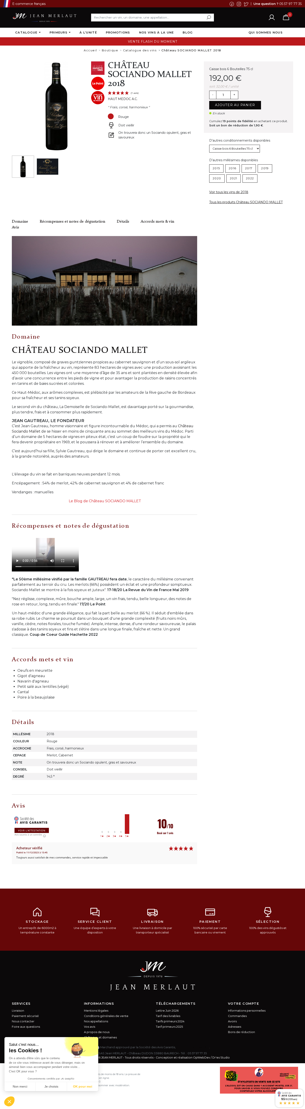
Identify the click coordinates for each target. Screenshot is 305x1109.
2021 (233, 178)
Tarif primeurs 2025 (169, 1026)
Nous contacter (23, 1021)
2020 (217, 178)
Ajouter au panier (235, 105)
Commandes (237, 1016)
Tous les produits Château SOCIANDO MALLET (246, 202)
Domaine (20, 222)
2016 (232, 168)
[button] (9, 1101)
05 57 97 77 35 (290, 4)
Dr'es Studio (221, 1057)
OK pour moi (82, 1086)
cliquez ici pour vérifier (192, 1047)
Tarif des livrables (168, 1016)
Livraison (18, 1010)
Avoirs (232, 1021)
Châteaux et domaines (100, 1037)
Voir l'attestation (31, 830)
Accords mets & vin (157, 222)
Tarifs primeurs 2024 (170, 1021)
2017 (248, 168)
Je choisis (51, 1086)
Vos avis (89, 1026)
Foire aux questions (26, 1026)
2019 (265, 168)
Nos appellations (96, 1021)
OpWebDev (201, 1057)
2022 (250, 178)
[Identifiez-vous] (271, 17)
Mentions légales (96, 1010)
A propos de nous (96, 1032)
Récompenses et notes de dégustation (72, 222)
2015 (216, 168)
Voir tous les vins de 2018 (228, 192)
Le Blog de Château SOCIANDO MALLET (105, 501)
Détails (123, 222)
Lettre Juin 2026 (167, 1010)
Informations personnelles (246, 1010)
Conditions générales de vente (106, 1016)
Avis (15, 227)
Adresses (234, 1026)
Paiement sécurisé (25, 1016)
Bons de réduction (241, 1032)
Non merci (20, 1086)
